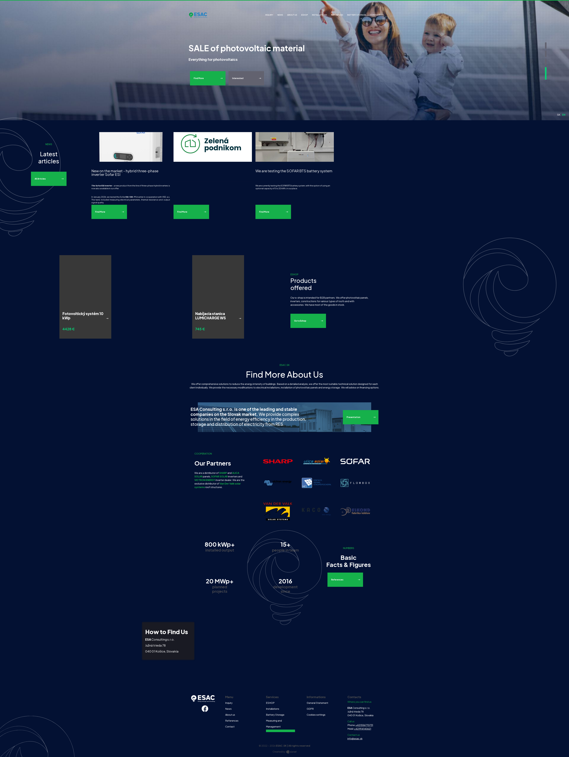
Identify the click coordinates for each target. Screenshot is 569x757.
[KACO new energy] (316, 511)
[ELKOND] (355, 511)
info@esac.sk (354, 738)
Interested (237, 78)
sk (558, 114)
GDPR (310, 708)
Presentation (353, 417)
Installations (319, 15)
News (280, 15)
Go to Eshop (300, 320)
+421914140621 (362, 728)
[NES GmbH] (316, 482)
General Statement (317, 702)
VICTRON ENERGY (204, 480)
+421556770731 (364, 725)
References (337, 15)
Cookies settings (316, 714)
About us (292, 15)
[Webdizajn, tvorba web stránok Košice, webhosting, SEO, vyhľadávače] (291, 751)
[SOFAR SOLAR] (355, 461)
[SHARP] (278, 461)
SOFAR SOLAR (219, 476)
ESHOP (304, 15)
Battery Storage (356, 15)
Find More (199, 78)
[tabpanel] (284, 60)
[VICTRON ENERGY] (278, 482)
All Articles (40, 178)
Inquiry (269, 15)
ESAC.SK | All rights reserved (293, 745)
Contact (375, 15)
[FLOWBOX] (355, 482)
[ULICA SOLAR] (316, 461)
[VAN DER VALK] (278, 511)
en (563, 114)
